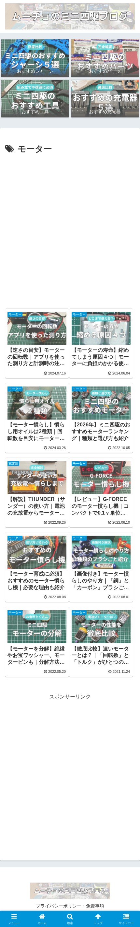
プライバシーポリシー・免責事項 (70, 906)
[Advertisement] (70, 229)
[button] (126, 820)
